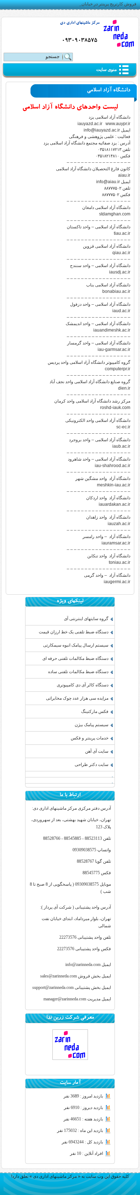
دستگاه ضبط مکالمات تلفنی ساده (78, 671)
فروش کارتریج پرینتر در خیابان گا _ (105, 3)
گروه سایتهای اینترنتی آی (86, 618)
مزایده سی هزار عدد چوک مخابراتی (77, 698)
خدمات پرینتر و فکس (89, 738)
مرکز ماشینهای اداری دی (79, 23)
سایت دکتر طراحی (91, 764)
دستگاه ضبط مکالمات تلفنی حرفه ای (75, 658)
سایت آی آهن (96, 751)
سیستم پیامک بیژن (91, 724)
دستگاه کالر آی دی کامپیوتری (82, 684)
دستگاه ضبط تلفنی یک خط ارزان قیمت (73, 631)
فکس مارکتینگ (94, 711)
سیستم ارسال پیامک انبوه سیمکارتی (75, 645)
